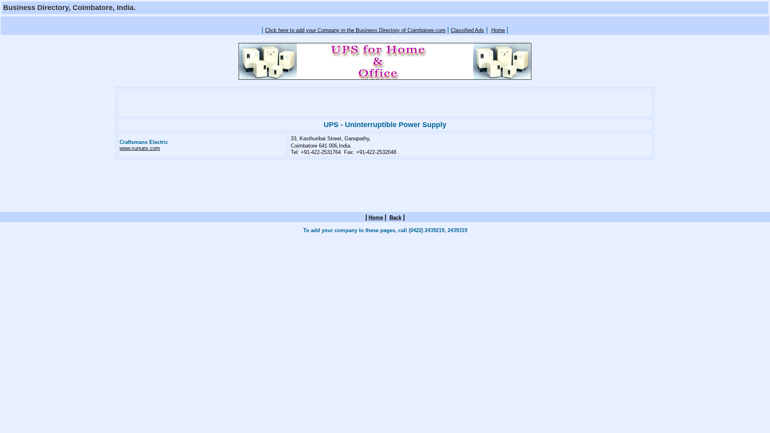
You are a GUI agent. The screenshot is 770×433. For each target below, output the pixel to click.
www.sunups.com (140, 148)
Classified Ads (467, 30)
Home (498, 30)
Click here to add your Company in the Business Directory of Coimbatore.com (355, 30)
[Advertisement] (385, 21)
